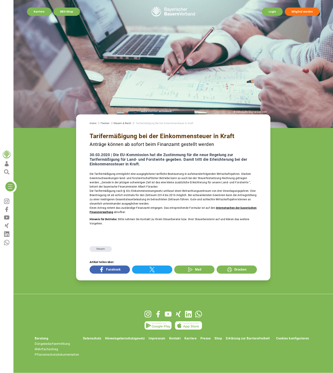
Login (272, 11)
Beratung (41, 338)
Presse (205, 338)
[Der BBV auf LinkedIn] (188, 314)
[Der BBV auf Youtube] (168, 314)
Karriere (39, 11)
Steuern (100, 249)
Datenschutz (92, 338)
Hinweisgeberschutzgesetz (125, 338)
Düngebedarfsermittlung (52, 344)
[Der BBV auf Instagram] (148, 314)
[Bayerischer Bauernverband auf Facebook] (158, 314)
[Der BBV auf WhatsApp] (198, 314)
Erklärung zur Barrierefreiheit (248, 338)
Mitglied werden (302, 11)
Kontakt (175, 338)
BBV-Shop (66, 11)
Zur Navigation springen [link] (16, 3)
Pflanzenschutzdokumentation (57, 354)
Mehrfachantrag (46, 349)
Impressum (157, 338)
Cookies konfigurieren (292, 338)
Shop (218, 338)
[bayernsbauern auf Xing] (178, 314)
